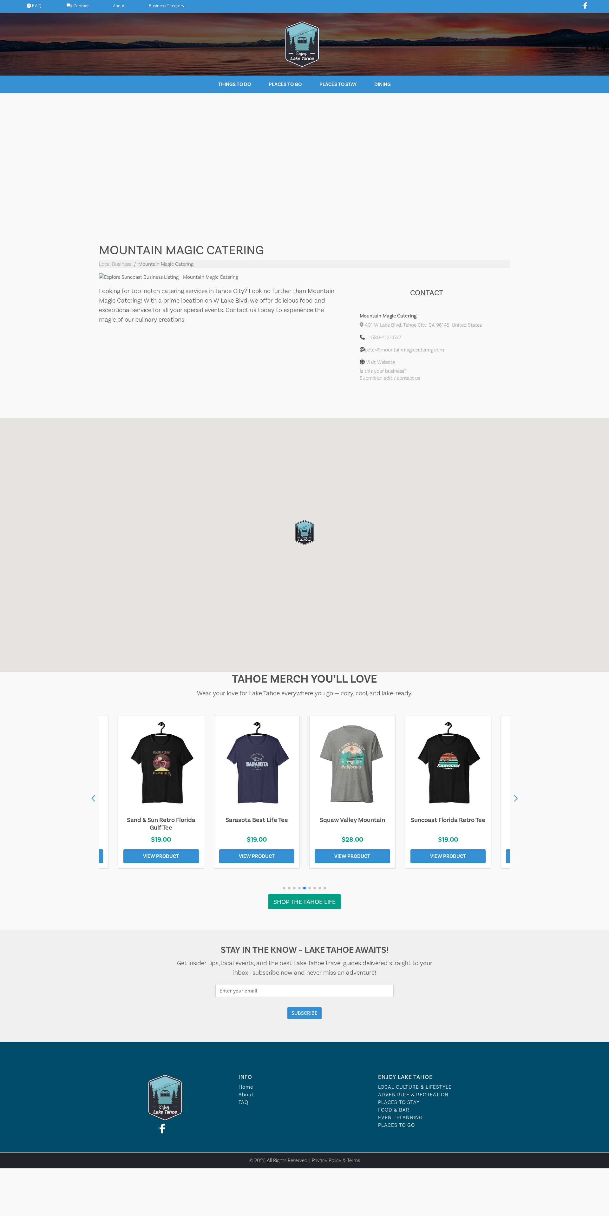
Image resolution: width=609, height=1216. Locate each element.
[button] (516, 798)
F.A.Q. (37, 5)
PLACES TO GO (396, 1125)
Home (246, 1087)
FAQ (243, 1102)
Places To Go (285, 84)
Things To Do (234, 84)
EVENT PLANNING (400, 1117)
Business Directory (166, 5)
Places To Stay (338, 84)
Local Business (115, 264)
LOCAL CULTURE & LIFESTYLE (415, 1087)
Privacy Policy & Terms (336, 1160)
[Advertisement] (304, 163)
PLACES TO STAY (399, 1102)
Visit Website (380, 362)
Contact (80, 5)
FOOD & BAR (393, 1110)
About (119, 5)
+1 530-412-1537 (383, 337)
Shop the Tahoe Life (304, 901)
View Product (161, 856)
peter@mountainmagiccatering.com (404, 350)
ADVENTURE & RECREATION (413, 1095)
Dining (382, 84)
